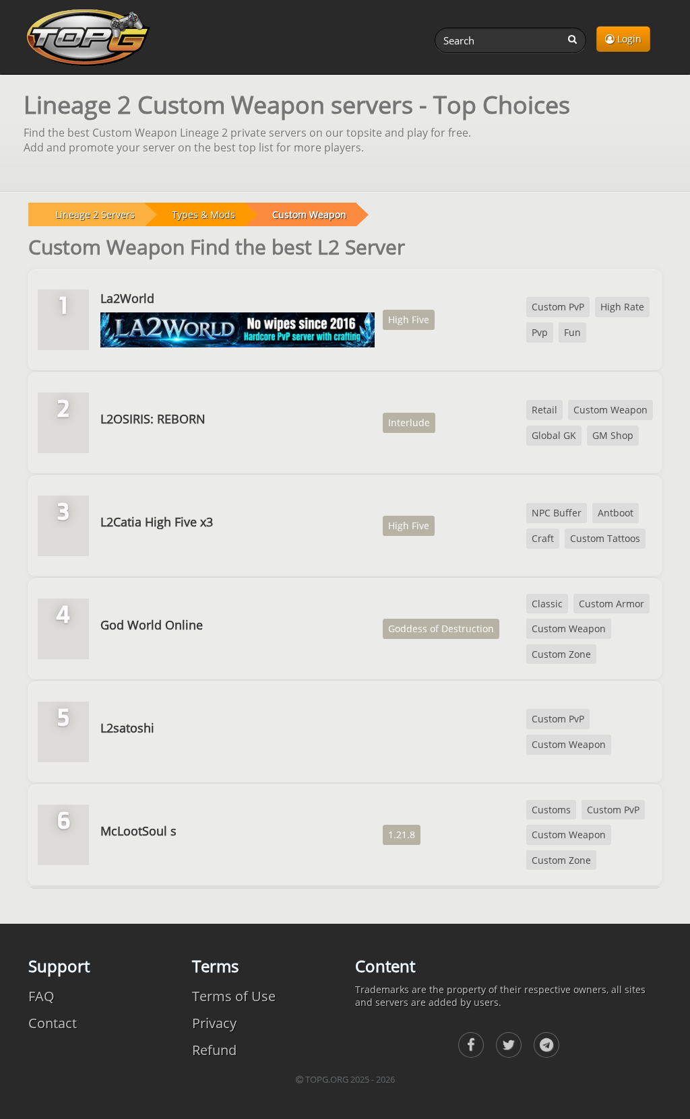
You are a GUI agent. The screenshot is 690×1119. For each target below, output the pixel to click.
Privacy (214, 1023)
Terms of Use (234, 996)
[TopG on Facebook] (471, 1045)
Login (628, 38)
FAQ (41, 996)
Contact (52, 1023)
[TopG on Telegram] (546, 1045)
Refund (214, 1050)
